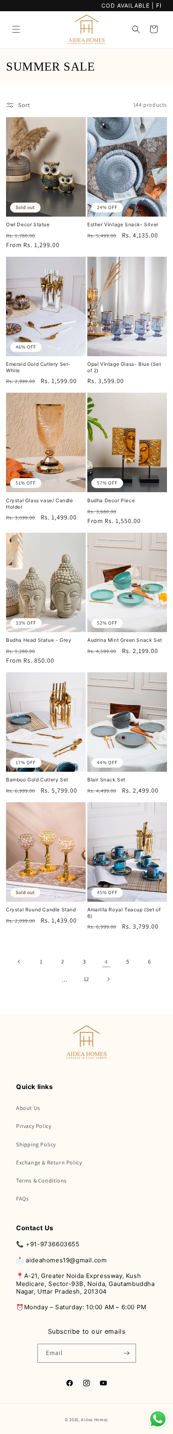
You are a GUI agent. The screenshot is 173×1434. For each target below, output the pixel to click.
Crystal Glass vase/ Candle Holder (39, 503)
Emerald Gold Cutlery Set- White (38, 367)
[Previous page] (19, 961)
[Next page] (108, 979)
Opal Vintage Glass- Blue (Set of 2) (124, 367)
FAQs (22, 1198)
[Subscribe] (127, 1353)
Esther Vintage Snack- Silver (123, 224)
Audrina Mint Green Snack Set (124, 640)
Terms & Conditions (41, 1180)
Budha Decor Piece (111, 500)
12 (86, 979)
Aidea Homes (94, 1419)
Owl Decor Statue (28, 224)
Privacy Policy (33, 1126)
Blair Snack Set (106, 780)
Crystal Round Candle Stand (41, 910)
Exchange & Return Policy (49, 1162)
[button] (16, 29)
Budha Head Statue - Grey (38, 640)
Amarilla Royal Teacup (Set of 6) (124, 913)
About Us (28, 1108)
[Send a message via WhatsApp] (158, 1419)
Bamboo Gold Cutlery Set (37, 780)
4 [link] (106, 961)
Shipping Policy (36, 1144)
